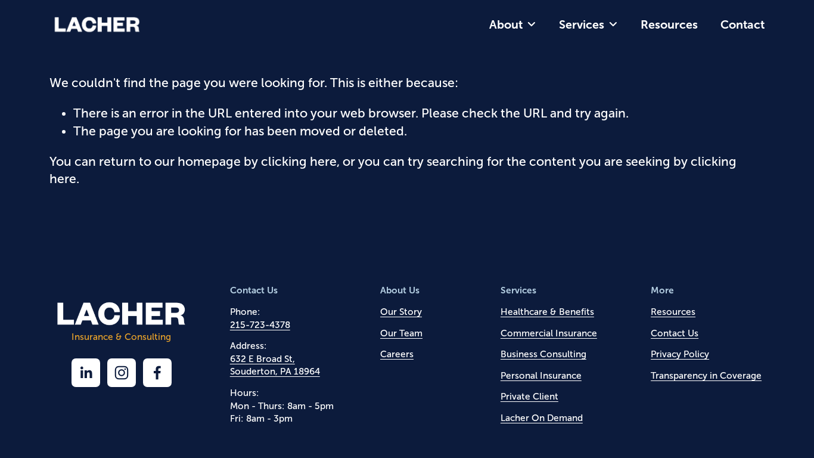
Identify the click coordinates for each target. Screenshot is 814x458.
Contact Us (674, 333)
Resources (669, 24)
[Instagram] (121, 372)
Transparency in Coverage (706, 375)
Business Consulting (543, 354)
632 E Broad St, (262, 359)
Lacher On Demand (542, 418)
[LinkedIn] (86, 372)
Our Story (401, 312)
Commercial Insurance (549, 333)
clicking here (299, 161)
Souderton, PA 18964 (275, 371)
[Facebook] (157, 372)
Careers (397, 354)
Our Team (401, 333)
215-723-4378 (260, 325)
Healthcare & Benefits (547, 312)
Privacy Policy (680, 354)
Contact (742, 24)
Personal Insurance (541, 375)
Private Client (529, 396)
